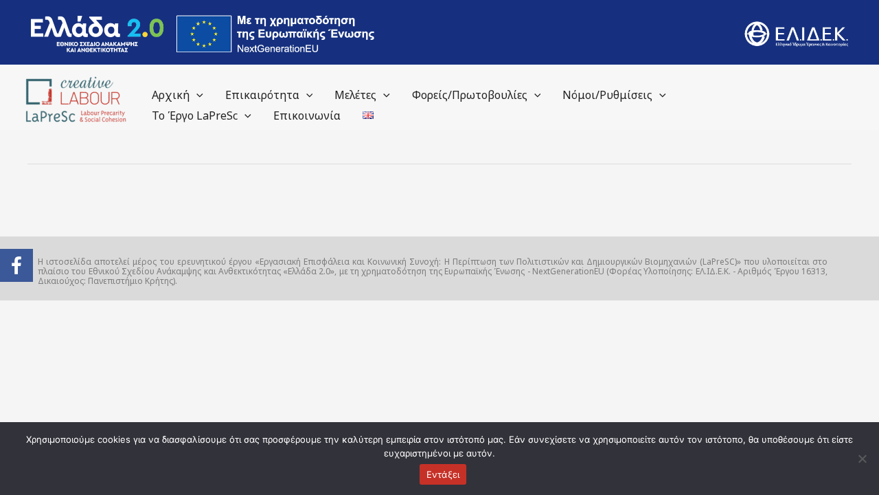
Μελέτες (355, 94)
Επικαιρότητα (262, 94)
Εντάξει (443, 474)
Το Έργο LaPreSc (195, 115)
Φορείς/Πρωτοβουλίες (469, 94)
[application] (196, 95)
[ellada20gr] (202, 33)
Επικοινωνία (307, 115)
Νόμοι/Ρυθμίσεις (607, 94)
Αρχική (171, 94)
